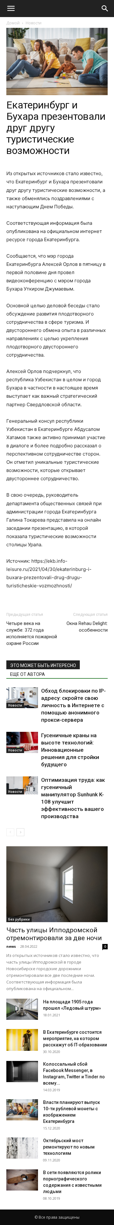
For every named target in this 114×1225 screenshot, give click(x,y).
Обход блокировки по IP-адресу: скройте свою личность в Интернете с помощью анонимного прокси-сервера (73, 705)
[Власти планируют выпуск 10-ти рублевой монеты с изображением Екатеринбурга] (22, 1109)
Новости (33, 23)
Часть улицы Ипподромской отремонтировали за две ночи (54, 934)
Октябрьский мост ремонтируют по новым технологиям (69, 1147)
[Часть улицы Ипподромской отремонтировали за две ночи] (57, 884)
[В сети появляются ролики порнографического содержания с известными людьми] (22, 1180)
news (11, 946)
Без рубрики (19, 919)
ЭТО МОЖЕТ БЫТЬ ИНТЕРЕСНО (43, 665)
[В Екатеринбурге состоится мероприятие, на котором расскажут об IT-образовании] (22, 1039)
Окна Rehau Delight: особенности (87, 627)
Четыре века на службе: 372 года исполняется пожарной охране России (31, 633)
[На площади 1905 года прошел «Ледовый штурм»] (22, 1009)
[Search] (105, 8)
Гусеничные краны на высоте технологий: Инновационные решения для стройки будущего (70, 750)
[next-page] (20, 832)
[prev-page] (10, 832)
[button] (11, 8)
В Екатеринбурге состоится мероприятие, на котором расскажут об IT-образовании (75, 1038)
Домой (13, 23)
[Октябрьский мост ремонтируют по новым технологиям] (22, 1148)
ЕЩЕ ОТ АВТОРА (27, 674)
